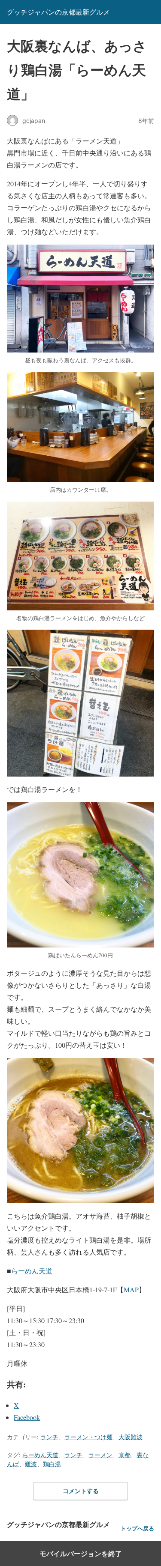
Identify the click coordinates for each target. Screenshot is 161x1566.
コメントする (81, 1490)
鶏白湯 (52, 1463)
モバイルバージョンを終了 (80, 1553)
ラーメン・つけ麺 (88, 1436)
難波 (31, 1463)
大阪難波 (130, 1436)
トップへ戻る (137, 1528)
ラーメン (100, 1454)
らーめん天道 (31, 1270)
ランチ (49, 1436)
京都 (124, 1454)
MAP (131, 1289)
